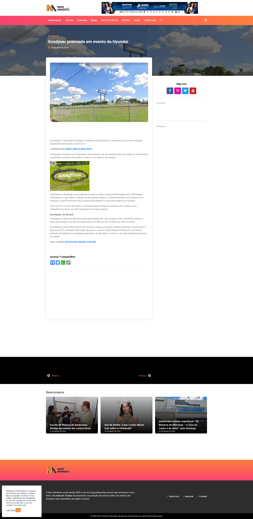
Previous (42, 417)
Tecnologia (150, 20)
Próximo (143, 376)
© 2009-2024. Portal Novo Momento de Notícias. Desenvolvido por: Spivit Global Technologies (126, 516)
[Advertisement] (181, 243)
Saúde (137, 20)
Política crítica (109, 20)
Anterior (55, 376)
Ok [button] (18, 510)
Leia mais (11, 510)
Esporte (126, 20)
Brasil (94, 20)
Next (211, 417)
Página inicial (55, 20)
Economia (82, 20)
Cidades (69, 20)
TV (161, 20)
